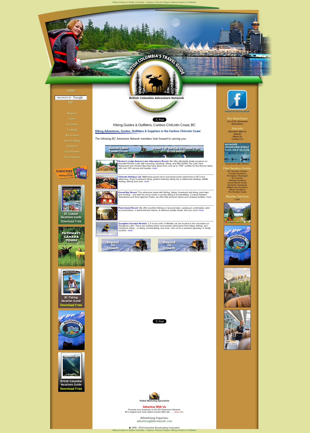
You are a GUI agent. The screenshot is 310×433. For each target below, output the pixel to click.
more (154, 168)
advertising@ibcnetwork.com (154, 421)
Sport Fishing (72, 140)
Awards (237, 134)
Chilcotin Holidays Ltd (129, 177)
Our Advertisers (237, 118)
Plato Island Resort (128, 208)
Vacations (72, 124)
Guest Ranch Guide (237, 182)
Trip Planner (72, 151)
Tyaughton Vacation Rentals (132, 223)
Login (237, 199)
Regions (72, 113)
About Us (237, 136)
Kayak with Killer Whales (237, 164)
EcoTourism (237, 178)
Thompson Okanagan (237, 176)
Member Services (237, 196)
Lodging (72, 129)
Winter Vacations (237, 189)
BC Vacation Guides (237, 171)
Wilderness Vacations (237, 187)
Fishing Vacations (237, 180)
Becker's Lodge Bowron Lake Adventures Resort (143, 161)
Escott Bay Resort (127, 192)
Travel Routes (72, 157)
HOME (71, 90)
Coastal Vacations (237, 173)
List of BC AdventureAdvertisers (237, 122)
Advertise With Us (237, 131)
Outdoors (72, 146)
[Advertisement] (126, 290)
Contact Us (237, 139)
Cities (72, 118)
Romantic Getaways (237, 185)
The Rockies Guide (237, 192)
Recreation (72, 135)
